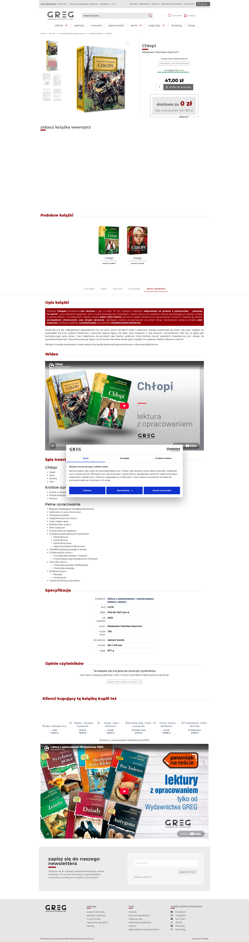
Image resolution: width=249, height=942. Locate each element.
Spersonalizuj (123, 490)
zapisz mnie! (188, 871)
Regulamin (144, 4)
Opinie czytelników (156, 289)
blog (191, 25)
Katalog (155, 4)
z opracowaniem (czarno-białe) (71, 34)
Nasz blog (180, 929)
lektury (52, 34)
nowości (96, 25)
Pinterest (180, 926)
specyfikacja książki (180, 63)
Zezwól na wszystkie (162, 490)
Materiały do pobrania (171, 4)
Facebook (180, 912)
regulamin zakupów (97, 922)
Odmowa (87, 490)
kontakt (133, 912)
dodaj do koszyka (180, 87)
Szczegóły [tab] (124, 458)
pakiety (79, 25)
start (42, 34)
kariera (132, 926)
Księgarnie (105, 4)
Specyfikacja (134, 289)
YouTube (180, 919)
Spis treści (117, 289)
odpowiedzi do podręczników (144, 929)
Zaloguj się (202, 4)
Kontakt (133, 4)
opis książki (164, 63)
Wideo (104, 289)
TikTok (178, 922)
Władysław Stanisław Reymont (160, 52)
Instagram (180, 915)
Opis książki (89, 289)
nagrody (154, 25)
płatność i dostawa (96, 915)
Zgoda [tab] (86, 458)
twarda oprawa (96, 34)
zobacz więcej (141, 877)
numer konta (94, 919)
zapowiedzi (116, 25)
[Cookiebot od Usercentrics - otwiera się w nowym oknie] (168, 450)
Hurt (113, 4)
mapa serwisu (136, 919)
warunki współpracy (139, 915)
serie (133, 25)
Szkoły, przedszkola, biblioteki (84, 4)
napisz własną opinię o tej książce (123, 682)
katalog (176, 25)
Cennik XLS (189, 4)
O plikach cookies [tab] (163, 458)
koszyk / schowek (96, 912)
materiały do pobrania (140, 922)
